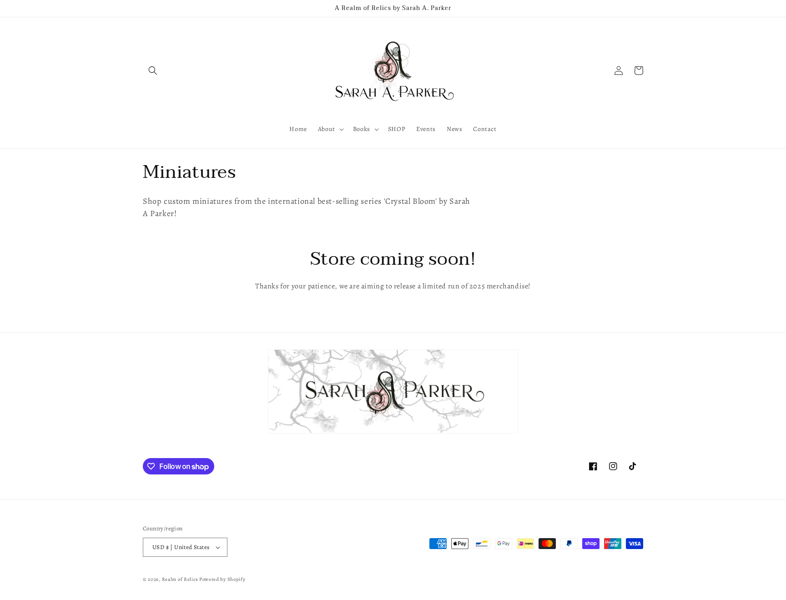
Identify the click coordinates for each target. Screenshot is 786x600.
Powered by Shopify (222, 579)
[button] (153, 71)
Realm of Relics (180, 579)
